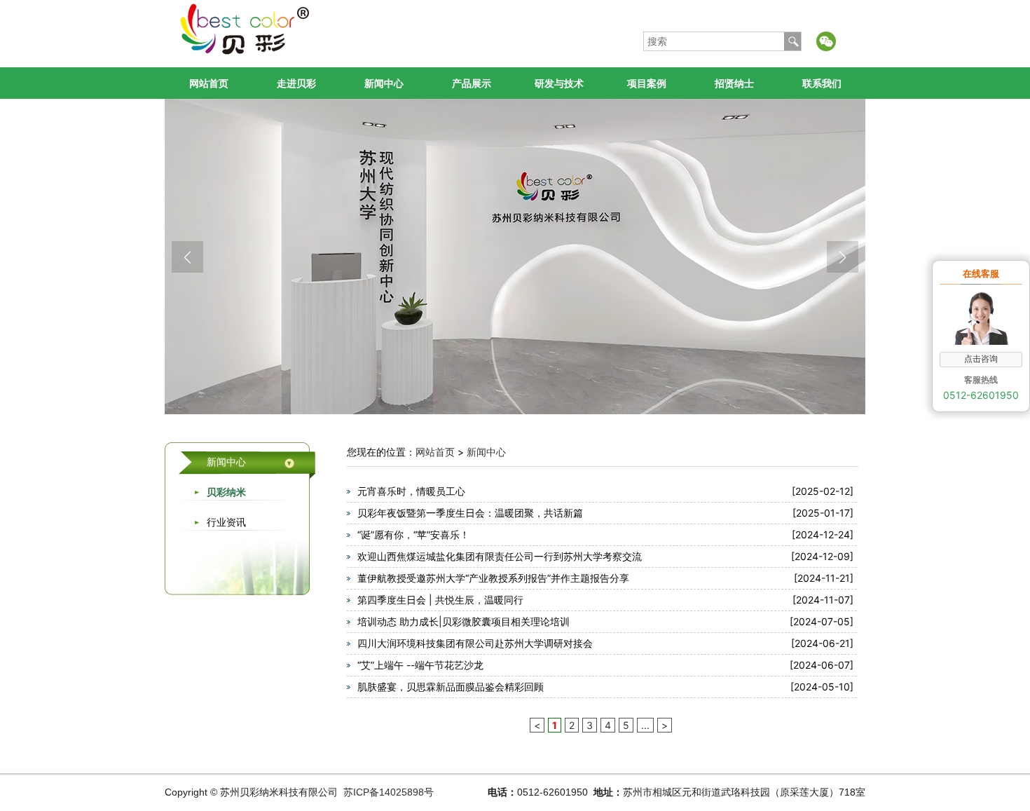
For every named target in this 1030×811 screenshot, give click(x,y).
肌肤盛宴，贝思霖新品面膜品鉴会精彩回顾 (450, 687)
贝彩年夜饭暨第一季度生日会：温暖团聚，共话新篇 (470, 513)
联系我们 (822, 83)
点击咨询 (981, 358)
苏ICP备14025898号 (388, 792)
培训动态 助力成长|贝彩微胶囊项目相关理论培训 (463, 621)
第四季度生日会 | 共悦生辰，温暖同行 (440, 600)
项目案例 (646, 83)
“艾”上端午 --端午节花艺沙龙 (420, 665)
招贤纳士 (734, 83)
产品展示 (471, 83)
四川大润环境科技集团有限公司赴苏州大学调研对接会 (475, 643)
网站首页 (208, 83)
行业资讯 (226, 522)
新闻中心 (384, 83)
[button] (187, 257)
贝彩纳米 (226, 492)
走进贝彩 (296, 83)
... (645, 725)
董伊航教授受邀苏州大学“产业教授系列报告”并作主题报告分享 (493, 578)
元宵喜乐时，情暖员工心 (411, 491)
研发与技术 (559, 83)
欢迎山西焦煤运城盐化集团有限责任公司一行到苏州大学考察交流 (499, 556)
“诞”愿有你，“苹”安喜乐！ (413, 534)
